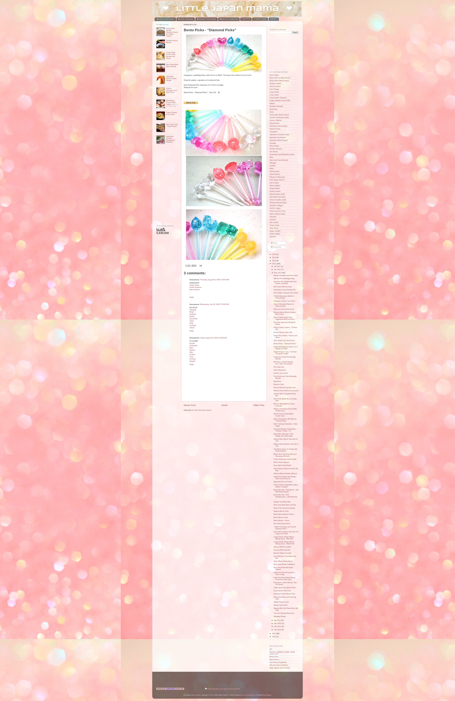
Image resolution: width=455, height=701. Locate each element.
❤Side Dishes (185, 19)
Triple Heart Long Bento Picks (285, 588)
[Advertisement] (165, 185)
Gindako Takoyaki (276, 106)
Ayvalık (192, 343)
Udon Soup (274, 228)
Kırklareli (192, 314)
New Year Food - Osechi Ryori (172, 125)
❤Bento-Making (229, 19)
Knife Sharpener (280, 370)
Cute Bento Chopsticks (278, 662)
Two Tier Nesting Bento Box (284, 613)
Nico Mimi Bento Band (282, 523)
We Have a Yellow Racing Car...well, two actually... (283, 363)
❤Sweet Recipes (206, 19)
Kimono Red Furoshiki (282, 550)
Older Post (258, 405)
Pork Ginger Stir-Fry (277, 180)
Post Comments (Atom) (203, 410)
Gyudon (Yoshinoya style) (279, 117)
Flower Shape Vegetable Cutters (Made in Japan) (286, 486)
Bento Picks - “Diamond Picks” (285, 344)
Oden (272, 168)
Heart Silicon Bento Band (283, 561)
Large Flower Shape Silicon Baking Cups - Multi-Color (284, 543)
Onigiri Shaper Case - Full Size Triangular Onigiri (285, 353)
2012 (274, 264)
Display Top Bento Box (282, 502)
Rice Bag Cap (279, 367)
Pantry (246, 19)
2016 (274, 254)
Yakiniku (273, 236)
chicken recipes (275, 83)
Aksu (191, 348)
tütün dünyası (194, 289)
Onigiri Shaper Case (281, 602)
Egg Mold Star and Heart (283, 482)
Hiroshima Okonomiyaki (278, 126)
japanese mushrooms (278, 137)
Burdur (192, 316)
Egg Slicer (277, 381)
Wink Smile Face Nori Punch (284, 340)
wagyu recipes (275, 231)
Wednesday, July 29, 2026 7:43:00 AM (214, 304)
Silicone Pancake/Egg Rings (284, 278)
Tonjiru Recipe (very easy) (171, 113)
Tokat (191, 321)
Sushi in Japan (275, 208)
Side (191, 352)
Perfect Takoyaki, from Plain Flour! (171, 90)
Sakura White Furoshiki (282, 547)
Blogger (268, 695)
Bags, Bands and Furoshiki (280, 668)
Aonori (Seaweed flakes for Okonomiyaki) (284, 305)
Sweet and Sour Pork (277, 211)
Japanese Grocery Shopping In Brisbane (170, 139)
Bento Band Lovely (281, 517)
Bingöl (191, 312)
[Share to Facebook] (193, 265)
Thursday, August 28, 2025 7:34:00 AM (214, 280)
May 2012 (278, 273)
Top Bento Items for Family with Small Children (285, 450)
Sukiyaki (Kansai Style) (278, 203)
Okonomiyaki (274, 171)
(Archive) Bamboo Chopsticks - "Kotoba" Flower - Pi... (285, 430)
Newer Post (190, 405)
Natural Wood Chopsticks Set (285, 387)
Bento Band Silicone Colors (284, 514)
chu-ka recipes (275, 86)
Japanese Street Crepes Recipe (171, 78)
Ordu (191, 323)
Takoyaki (273, 217)
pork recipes (274, 183)
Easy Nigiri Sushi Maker (282, 465)
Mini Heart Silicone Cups (283, 287)
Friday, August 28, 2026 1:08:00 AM (213, 338)
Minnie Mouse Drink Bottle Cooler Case (283, 415)
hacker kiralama (195, 287)
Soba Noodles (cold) (277, 194)
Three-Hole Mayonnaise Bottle (285, 459)
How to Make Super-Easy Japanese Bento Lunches (284, 318)
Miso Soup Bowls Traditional (284, 564)
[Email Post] (200, 265)
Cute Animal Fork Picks (282, 591)
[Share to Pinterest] (195, 265)
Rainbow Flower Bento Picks (284, 594)
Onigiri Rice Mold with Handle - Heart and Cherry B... (285, 477)
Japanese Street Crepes (279, 140)
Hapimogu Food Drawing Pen (285, 290)
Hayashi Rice (274, 123)
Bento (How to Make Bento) (280, 78)
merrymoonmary (249, 695)
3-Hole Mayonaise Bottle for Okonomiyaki (284, 297)
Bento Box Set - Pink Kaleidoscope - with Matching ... (285, 496)
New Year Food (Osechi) (279, 160)
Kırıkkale (192, 325)
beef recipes (274, 75)
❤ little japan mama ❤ (227, 8)
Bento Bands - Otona (281, 520)
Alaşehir (192, 361)
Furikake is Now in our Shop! (284, 301)
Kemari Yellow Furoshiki (282, 553)
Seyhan (192, 350)
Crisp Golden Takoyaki (278, 98)
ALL (271, 649)
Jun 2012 (278, 269)
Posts (274, 243)
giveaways (273, 109)
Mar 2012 (278, 623)
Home (224, 405)
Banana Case (279, 384)
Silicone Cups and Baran (279, 665)
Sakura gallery (275, 185)
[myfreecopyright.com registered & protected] (222, 689)
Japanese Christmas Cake (279, 134)
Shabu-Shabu (275, 188)
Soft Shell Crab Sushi (277, 197)
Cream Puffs (274, 92)
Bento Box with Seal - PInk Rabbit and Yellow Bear (283, 435)
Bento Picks (274, 657)
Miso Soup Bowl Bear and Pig (172, 65)
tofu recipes (274, 222)
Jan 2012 (278, 630)
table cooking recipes (277, 214)
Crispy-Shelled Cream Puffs (280, 100)
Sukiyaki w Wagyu (276, 205)
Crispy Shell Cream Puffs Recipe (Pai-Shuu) (170, 55)
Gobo (272, 112)
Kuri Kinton (274, 151)
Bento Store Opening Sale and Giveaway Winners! (285, 455)
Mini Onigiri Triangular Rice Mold (286, 293)
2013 (274, 261)
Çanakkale (193, 319)
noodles (272, 166)
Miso (271, 157)
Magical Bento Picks (281, 511)
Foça (191, 357)
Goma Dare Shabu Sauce (279, 115)
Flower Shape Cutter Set (283, 332)
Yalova (191, 328)
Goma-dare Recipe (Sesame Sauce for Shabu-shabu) (172, 32)
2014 (274, 257)
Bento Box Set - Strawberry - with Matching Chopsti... (286, 491)
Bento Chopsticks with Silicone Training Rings (285, 420)
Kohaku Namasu (276, 149)
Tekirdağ (192, 310)
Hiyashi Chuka (275, 129)
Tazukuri (273, 219)
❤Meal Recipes (165, 19)
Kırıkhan (192, 359)
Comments (276, 247)
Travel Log (260, 19)
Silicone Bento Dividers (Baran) (285, 473)
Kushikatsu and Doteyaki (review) (282, 154)
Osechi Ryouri (275, 174)
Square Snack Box (280, 605)
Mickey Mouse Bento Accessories (286, 391)
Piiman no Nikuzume (277, 177)
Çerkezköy (193, 345)
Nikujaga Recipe (280, 616)
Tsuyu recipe (274, 225)
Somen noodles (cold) (278, 200)
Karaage (273, 143)
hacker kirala (194, 285)
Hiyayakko (273, 132)
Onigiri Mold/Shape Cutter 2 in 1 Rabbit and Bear (286, 348)
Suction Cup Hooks (281, 373)
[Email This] (186, 265)
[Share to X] (191, 265)
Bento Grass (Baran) (281, 462)
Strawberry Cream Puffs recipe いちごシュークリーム (172, 103)
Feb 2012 (278, 626)
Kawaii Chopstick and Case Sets (286, 275)
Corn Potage (274, 89)
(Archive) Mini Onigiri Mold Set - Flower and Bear (285, 282)
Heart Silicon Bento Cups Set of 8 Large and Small (286, 533)
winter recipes (275, 234)
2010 (274, 637)
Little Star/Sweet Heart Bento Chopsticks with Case (284, 578)
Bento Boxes (274, 659)
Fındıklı (192, 354)
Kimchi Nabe (274, 146)
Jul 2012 (277, 266)
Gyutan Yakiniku (276, 120)
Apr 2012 (277, 620)
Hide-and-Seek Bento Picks (284, 309)
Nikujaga (273, 163)
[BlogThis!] (189, 265)
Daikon (272, 103)
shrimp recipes (275, 191)
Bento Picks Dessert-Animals (284, 508)
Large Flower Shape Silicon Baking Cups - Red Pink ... (284, 538)
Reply (191, 297)
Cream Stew (274, 95)
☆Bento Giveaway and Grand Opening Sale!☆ (285, 528)
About (273, 19)
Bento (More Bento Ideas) (279, 81)
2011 (274, 633)
